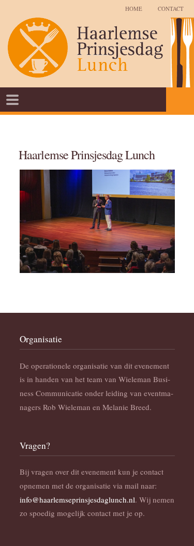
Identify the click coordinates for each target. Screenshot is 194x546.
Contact (171, 8)
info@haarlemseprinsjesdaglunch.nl (77, 499)
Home (133, 8)
